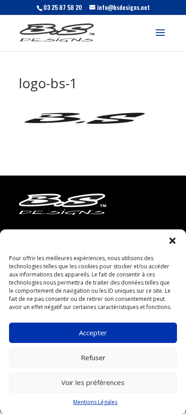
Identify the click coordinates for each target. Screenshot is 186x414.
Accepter (93, 332)
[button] (172, 240)
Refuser (93, 357)
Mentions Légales (95, 402)
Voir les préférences (93, 382)
